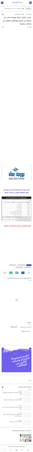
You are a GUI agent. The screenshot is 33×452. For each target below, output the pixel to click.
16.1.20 (19, 391)
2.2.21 (19, 398)
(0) (2, 27)
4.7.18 (19, 405)
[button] (22, 273)
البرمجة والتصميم (18, 14)
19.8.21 (19, 420)
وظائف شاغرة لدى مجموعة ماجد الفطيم (13, 400)
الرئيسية (28, 14)
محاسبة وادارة (28, 267)
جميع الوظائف (13, 265)
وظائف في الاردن (19, 267)
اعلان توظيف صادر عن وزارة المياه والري (13, 8)
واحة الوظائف (16, 2)
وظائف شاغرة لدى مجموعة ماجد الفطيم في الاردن (12, 393)
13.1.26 (19, 413)
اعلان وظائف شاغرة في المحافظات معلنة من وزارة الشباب (12, 415)
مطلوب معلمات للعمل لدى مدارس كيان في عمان (12, 408)
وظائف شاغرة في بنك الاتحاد (15, 421)
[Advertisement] (16, 97)
